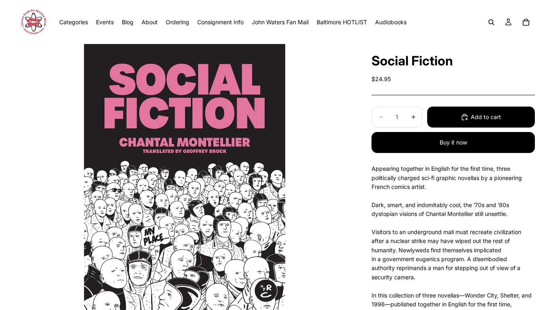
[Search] (491, 22)
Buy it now (453, 142)
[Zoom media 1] (184, 177)
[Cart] (526, 22)
